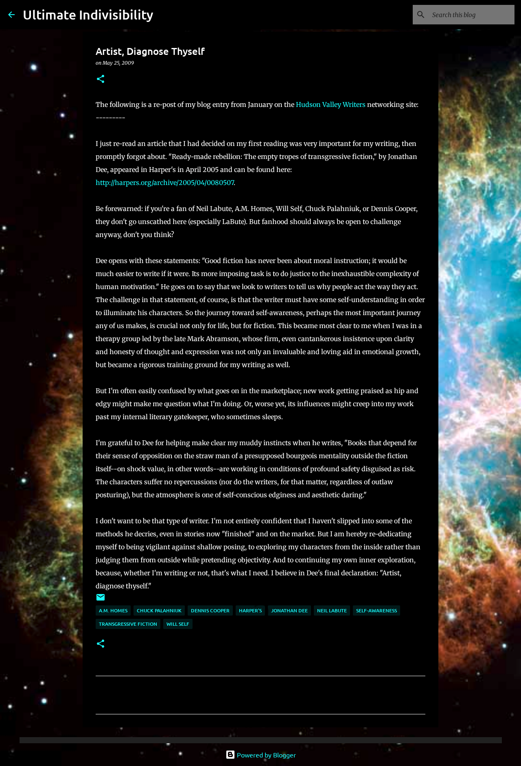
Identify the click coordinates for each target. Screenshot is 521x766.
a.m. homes (113, 610)
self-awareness (376, 610)
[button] (100, 79)
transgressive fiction (128, 623)
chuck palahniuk (159, 610)
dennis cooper (210, 610)
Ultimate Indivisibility (88, 14)
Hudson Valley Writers (331, 104)
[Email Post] (100, 600)
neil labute (332, 610)
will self (177, 623)
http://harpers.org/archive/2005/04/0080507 (165, 182)
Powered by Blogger (265, 755)
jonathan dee (289, 610)
